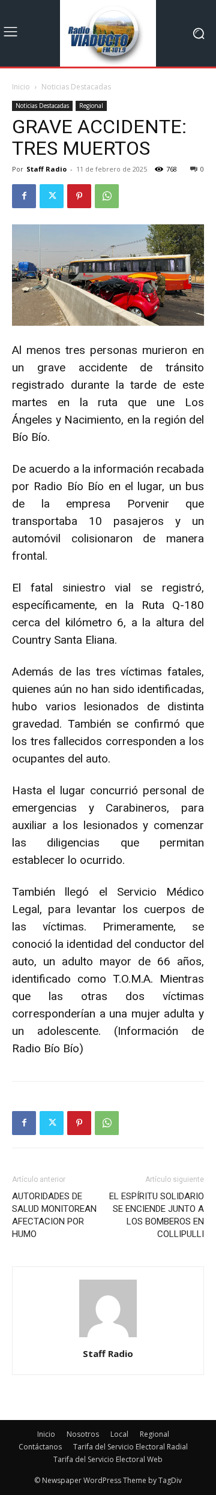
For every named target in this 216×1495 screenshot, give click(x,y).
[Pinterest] (79, 196)
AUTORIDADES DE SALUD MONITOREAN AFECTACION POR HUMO (54, 1215)
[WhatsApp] (107, 196)
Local (119, 1434)
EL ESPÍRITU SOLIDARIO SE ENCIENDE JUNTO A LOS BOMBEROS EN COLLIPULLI (156, 1215)
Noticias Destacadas (76, 87)
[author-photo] (108, 1337)
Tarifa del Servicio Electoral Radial (130, 1447)
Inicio (21, 87)
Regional (91, 105)
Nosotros (83, 1434)
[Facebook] (24, 196)
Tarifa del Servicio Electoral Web (108, 1459)
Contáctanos (40, 1447)
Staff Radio (46, 168)
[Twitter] (52, 196)
